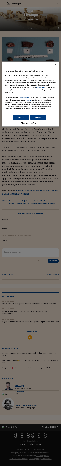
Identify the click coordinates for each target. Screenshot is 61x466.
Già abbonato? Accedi (30, 123)
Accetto (38, 117)
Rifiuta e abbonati (50, 65)
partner (28, 100)
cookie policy (41, 87)
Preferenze (21, 117)
